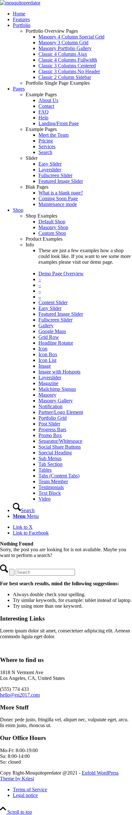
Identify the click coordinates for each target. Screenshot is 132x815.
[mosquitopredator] (20, 2)
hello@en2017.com (20, 695)
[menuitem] (72, 14)
